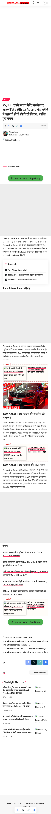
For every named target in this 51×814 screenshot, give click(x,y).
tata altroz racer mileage (35, 648)
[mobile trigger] (5, 3)
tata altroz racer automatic (14, 641)
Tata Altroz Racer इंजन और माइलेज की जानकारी (25, 275)
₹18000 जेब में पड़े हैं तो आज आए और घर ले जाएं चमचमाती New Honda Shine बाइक (37, 450)
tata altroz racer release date (35, 652)
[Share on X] (13, 126)
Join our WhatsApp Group (27, 178)
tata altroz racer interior (13, 648)
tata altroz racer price (12, 652)
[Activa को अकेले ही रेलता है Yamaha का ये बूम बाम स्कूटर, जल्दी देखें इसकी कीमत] (41, 719)
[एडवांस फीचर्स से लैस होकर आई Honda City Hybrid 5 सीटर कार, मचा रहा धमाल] (41, 732)
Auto (6, 99)
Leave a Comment (40, 672)
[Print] (21, 126)
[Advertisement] (25, 33)
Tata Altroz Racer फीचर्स (17, 270)
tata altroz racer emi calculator (16, 645)
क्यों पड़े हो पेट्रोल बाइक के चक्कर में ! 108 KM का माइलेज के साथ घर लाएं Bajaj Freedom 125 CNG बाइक (17, 690)
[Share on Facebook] (9, 126)
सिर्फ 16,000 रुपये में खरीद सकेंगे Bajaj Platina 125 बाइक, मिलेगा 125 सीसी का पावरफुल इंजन (36, 605)
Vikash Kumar (13, 132)
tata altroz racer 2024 (22, 637)
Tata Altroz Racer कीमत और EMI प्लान (22, 279)
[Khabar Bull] (18, 3)
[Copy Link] (17, 126)
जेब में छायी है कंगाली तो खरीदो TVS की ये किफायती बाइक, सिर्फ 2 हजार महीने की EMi (37, 370)
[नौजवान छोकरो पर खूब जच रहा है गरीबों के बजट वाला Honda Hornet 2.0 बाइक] (41, 706)
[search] (33, 3)
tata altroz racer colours (37, 641)
